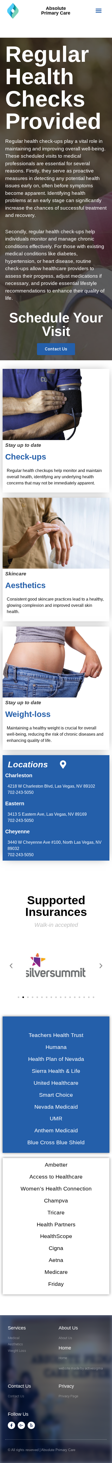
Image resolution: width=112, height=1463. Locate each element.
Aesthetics (25, 585)
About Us (68, 1328)
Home (65, 1348)
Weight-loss (28, 714)
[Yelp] (31, 1425)
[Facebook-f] (11, 1425)
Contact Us (19, 1386)
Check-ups (25, 456)
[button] (99, 11)
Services (17, 1328)
